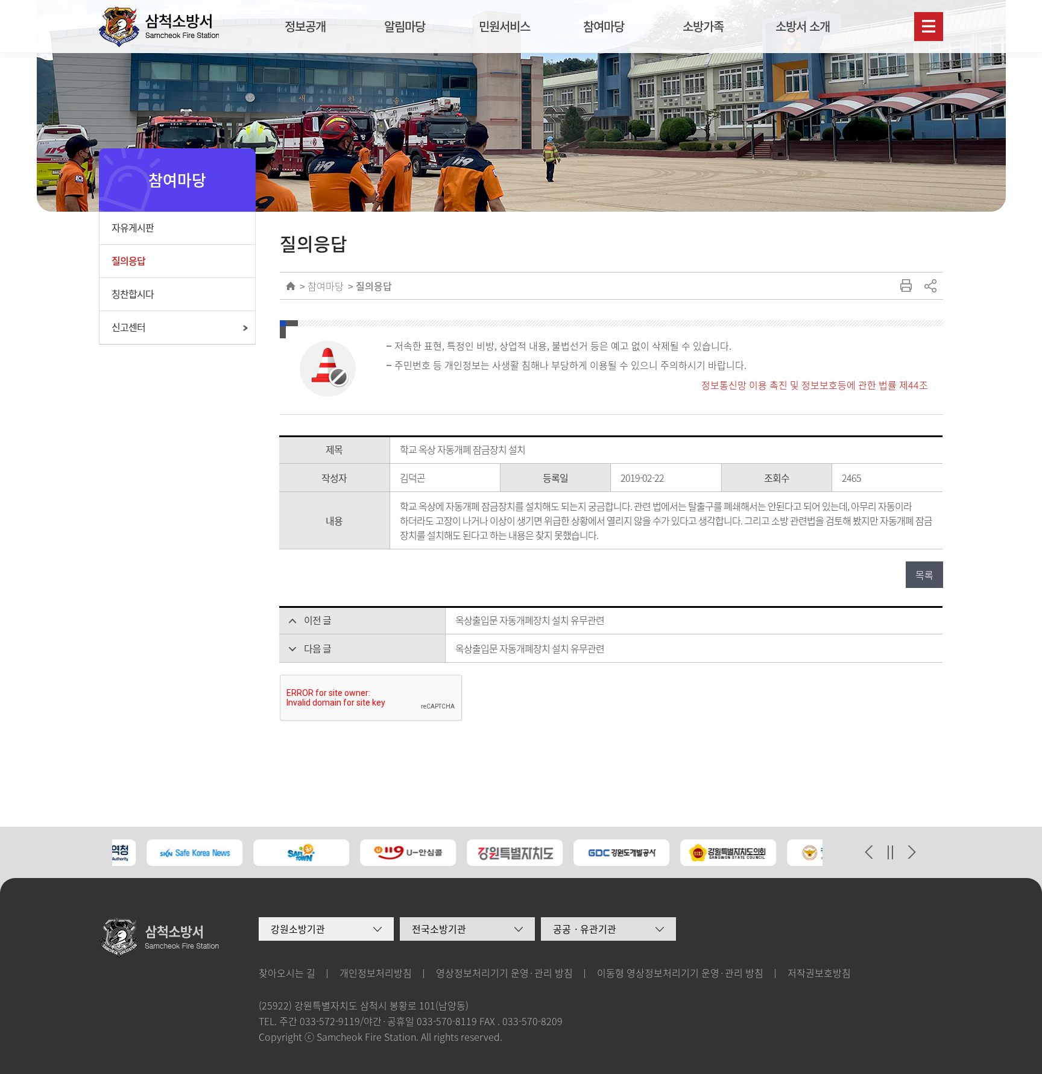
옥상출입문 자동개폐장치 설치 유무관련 (529, 620)
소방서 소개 (802, 26)
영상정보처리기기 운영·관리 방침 (504, 972)
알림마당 (404, 26)
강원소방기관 (298, 928)
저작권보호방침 (819, 972)
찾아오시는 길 (287, 972)
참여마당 (603, 26)
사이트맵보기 (928, 26)
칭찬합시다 (133, 293)
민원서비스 (504, 26)
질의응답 (128, 260)
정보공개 (305, 26)
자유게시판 (133, 227)
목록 (924, 574)
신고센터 (128, 327)
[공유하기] (930, 286)
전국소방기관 (439, 928)
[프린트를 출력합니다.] (906, 286)
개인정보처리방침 (375, 972)
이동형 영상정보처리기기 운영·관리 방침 (680, 972)
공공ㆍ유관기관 (584, 928)
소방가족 (703, 26)
